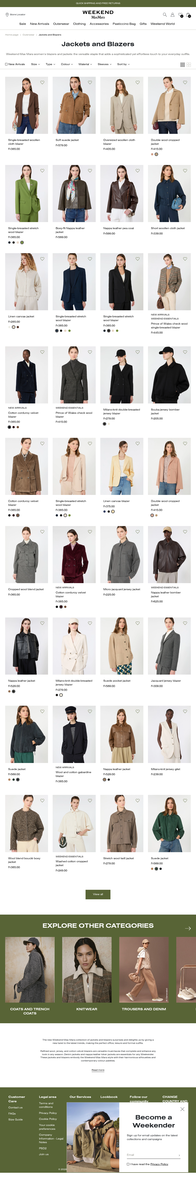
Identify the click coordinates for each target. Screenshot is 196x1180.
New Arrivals (16, 64)
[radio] (152, 154)
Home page (11, 35)
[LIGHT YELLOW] (113, 511)
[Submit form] (179, 1156)
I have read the (149, 1164)
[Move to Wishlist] (42, 82)
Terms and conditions (46, 1105)
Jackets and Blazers (50, 35)
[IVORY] (109, 424)
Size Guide (15, 1120)
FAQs (12, 1114)
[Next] (188, 928)
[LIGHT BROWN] (18, 427)
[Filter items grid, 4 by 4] (182, 65)
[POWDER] (18, 242)
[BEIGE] (9, 779)
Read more (98, 1070)
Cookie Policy (48, 1119)
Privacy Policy (48, 1113)
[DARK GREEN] (13, 779)
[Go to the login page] (173, 15)
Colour (65, 64)
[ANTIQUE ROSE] (152, 154)
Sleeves (103, 64)
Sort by (122, 64)
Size (34, 64)
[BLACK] (13, 242)
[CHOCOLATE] (18, 327)
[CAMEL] (156, 154)
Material (84, 64)
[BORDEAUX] (13, 427)
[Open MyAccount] (176, 14)
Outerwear (28, 35)
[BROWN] (9, 691)
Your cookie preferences (47, 1127)
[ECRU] (13, 327)
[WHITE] (9, 327)
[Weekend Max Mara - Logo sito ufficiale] (98, 14)
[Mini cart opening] (192, 14)
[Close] (182, 1109)
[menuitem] (23, 26)
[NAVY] (9, 242)
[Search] (165, 15)
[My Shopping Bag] (188, 15)
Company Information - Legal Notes (51, 1139)
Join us (44, 1154)
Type (49, 64)
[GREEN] (22, 242)
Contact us (15, 1108)
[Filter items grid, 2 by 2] (189, 65)
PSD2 (43, 1149)
